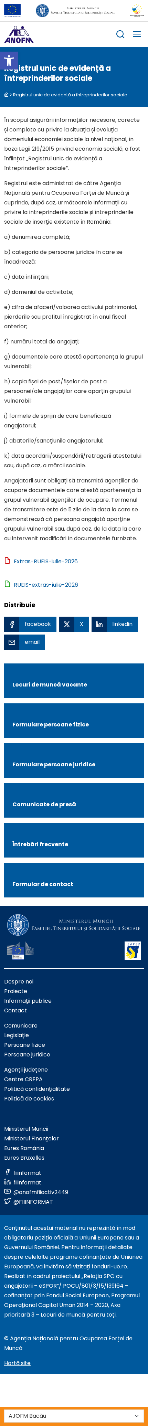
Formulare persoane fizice (50, 724)
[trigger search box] (120, 35)
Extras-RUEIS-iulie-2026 (46, 561)
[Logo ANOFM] (19, 34)
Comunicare (21, 1026)
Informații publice (28, 1001)
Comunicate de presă (44, 804)
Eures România (24, 1148)
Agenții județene (26, 1070)
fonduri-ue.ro (109, 1266)
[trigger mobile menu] (137, 35)
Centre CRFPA (23, 1079)
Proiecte (15, 991)
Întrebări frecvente (40, 844)
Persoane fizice (24, 1045)
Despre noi (18, 982)
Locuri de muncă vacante (49, 685)
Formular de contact (42, 884)
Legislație (16, 1035)
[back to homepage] (6, 95)
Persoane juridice (27, 1054)
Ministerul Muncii (26, 1129)
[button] (9, 61)
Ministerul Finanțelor (31, 1138)
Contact (15, 1010)
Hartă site (17, 1363)
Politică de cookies (29, 1099)
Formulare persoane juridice (53, 764)
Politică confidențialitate (37, 1089)
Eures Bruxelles (24, 1158)
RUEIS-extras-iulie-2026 (46, 585)
